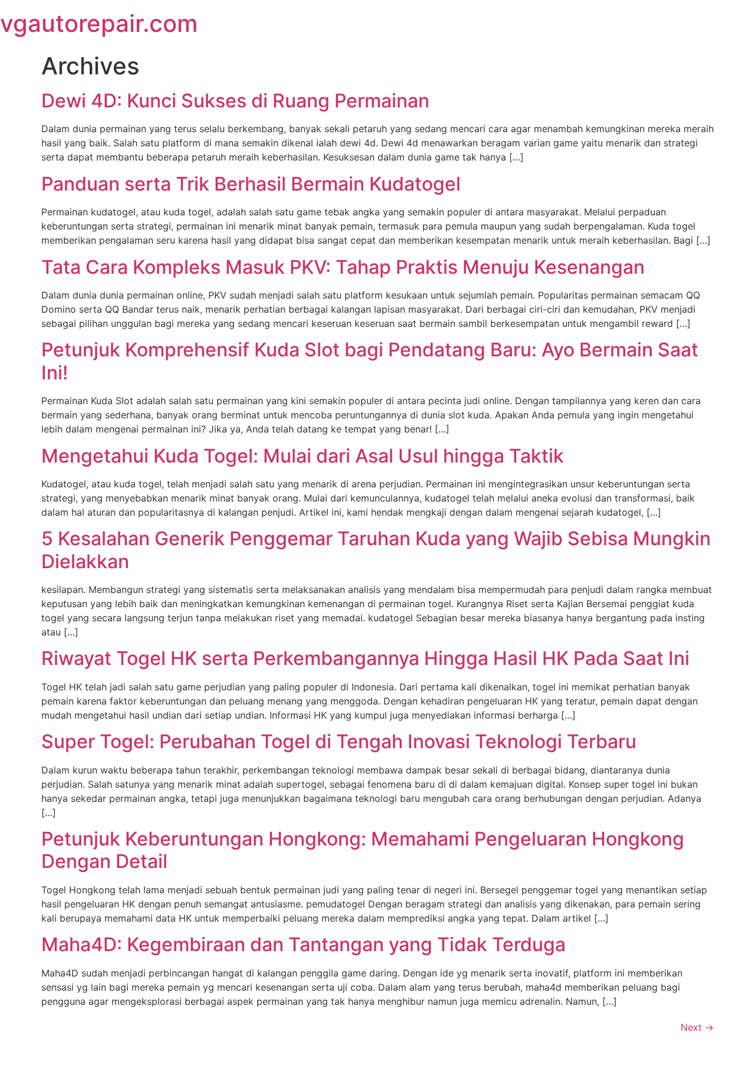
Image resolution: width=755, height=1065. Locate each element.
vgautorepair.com (99, 23)
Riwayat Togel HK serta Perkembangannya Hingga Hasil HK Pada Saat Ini (365, 658)
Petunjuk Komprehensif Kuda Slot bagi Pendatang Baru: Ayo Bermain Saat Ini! (369, 361)
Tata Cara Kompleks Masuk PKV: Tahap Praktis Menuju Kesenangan (343, 266)
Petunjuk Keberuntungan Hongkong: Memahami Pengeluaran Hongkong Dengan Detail (362, 850)
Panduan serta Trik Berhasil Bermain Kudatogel (251, 183)
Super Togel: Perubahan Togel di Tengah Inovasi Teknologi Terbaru (338, 741)
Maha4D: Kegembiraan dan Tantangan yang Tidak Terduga (303, 944)
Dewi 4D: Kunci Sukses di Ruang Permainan (235, 100)
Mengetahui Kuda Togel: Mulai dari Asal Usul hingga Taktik (302, 455)
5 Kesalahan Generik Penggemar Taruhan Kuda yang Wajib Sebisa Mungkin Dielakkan (376, 549)
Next (697, 1027)
